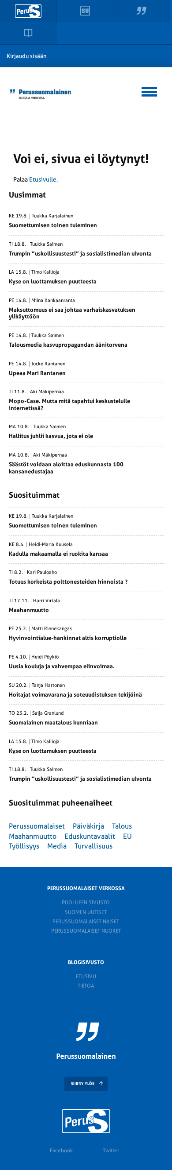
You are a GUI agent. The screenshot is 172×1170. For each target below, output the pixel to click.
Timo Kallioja (45, 272)
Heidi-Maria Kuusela (51, 544)
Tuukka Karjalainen (52, 216)
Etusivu (86, 976)
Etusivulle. (43, 179)
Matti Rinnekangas (51, 628)
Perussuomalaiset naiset (85, 921)
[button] (149, 90)
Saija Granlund (48, 713)
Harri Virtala (46, 601)
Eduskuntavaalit (89, 836)
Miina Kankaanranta (53, 300)
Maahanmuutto (32, 836)
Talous (122, 826)
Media (57, 846)
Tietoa (86, 986)
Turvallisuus (93, 846)
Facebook (61, 1150)
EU (127, 836)
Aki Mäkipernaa (47, 392)
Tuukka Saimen (46, 244)
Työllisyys (24, 846)
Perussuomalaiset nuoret (86, 931)
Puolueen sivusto (86, 902)
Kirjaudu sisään (27, 56)
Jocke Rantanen (48, 364)
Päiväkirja (88, 826)
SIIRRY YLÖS (82, 1083)
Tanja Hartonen (48, 685)
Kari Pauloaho (42, 572)
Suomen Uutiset (86, 912)
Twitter (111, 1150)
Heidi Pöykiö (45, 657)
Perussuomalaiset (37, 826)
